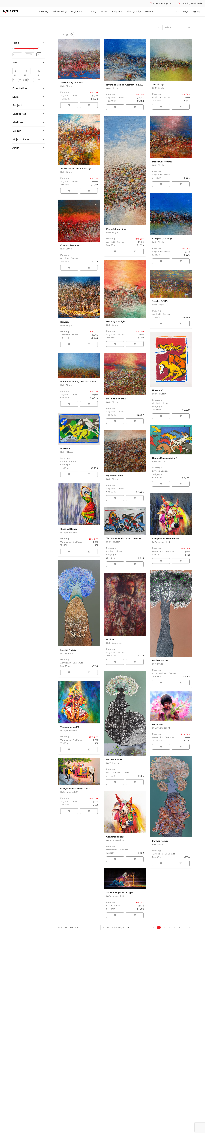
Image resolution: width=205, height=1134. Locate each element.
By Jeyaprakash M (69, 532)
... (184, 927)
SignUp (196, 11)
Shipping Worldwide (190, 3)
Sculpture (117, 11)
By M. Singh (66, 86)
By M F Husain (159, 394)
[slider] (13, 48)
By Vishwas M (67, 653)
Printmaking (60, 11)
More (149, 11)
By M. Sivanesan (114, 643)
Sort (159, 27)
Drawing (91, 11)
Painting (43, 11)
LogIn (186, 11)
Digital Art (76, 11)
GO (39, 54)
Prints (104, 11)
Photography (134, 11)
